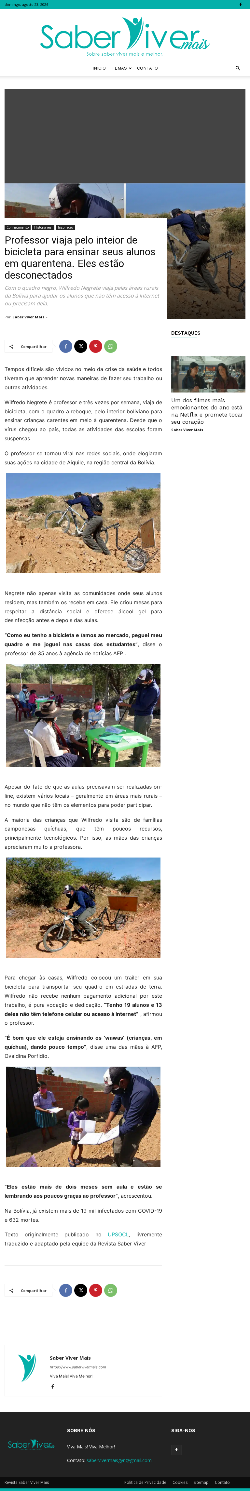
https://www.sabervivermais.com (78, 1367)
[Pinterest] (95, 346)
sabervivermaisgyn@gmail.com (119, 1460)
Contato (147, 68)
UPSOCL (118, 1234)
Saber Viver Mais (28, 316)
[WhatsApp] (110, 346)
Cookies (180, 1482)
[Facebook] (240, 4)
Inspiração (65, 227)
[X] (80, 346)
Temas (119, 68)
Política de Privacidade (145, 1482)
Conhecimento (18, 227)
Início (99, 68)
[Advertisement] (125, 134)
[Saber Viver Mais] (125, 34)
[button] (237, 68)
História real (43, 227)
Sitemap (201, 1482)
